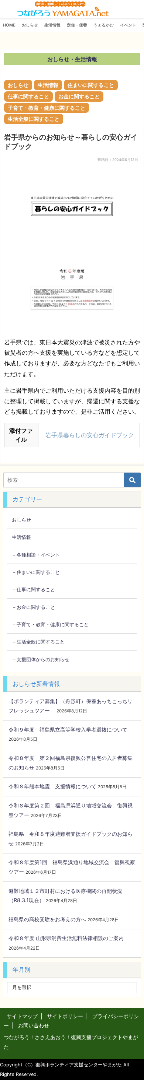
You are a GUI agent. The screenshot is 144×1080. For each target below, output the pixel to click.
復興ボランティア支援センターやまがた (78, 1064)
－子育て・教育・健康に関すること (50, 624)
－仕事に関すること (33, 589)
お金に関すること (79, 96)
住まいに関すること (91, 85)
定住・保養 (77, 25)
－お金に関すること (33, 607)
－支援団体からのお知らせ (40, 659)
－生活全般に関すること (38, 642)
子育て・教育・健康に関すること (46, 108)
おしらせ (30, 25)
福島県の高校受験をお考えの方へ (47, 919)
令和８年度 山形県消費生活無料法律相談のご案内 (66, 938)
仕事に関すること (28, 96)
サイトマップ (22, 1016)
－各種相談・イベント (36, 555)
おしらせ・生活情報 (72, 59)
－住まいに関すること (36, 572)
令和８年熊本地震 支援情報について (52, 786)
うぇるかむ (103, 25)
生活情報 (52, 25)
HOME (9, 25)
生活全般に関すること (33, 119)
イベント (128, 25)
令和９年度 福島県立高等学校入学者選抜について (67, 729)
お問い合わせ (33, 1025)
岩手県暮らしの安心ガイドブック (89, 435)
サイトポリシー (65, 1016)
